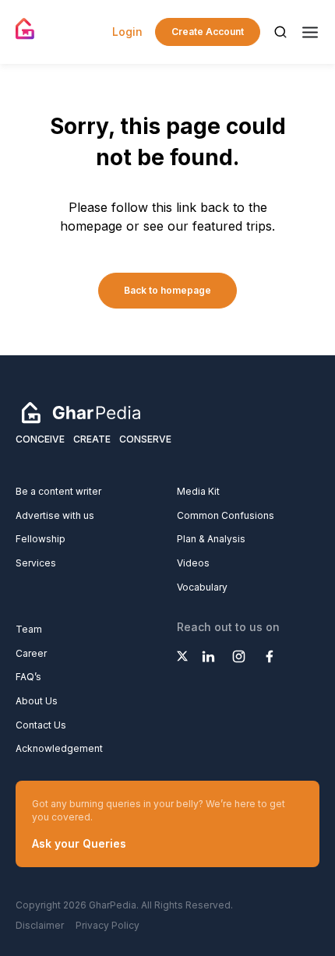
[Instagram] (239, 656)
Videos (193, 563)
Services (36, 563)
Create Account (207, 31)
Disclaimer (40, 925)
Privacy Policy (107, 925)
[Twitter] (182, 656)
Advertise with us (55, 515)
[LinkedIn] (208, 656)
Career (31, 653)
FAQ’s (28, 677)
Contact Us (41, 725)
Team (29, 629)
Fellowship (40, 539)
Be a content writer (58, 491)
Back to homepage (167, 290)
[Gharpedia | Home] (25, 29)
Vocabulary (202, 587)
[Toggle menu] (310, 32)
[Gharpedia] (81, 411)
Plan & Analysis (211, 539)
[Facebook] (269, 656)
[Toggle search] (280, 32)
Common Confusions (225, 515)
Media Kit (198, 491)
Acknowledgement (59, 748)
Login (127, 31)
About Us (37, 701)
